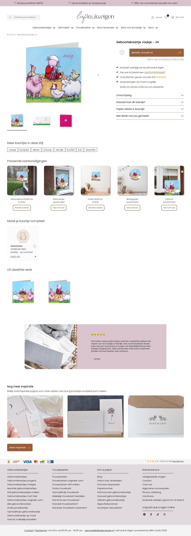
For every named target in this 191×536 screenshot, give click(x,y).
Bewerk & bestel (22, 207)
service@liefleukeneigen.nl (99, 530)
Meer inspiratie (18, 447)
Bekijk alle (15, 256)
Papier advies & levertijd (130, 109)
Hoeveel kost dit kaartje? (130, 102)
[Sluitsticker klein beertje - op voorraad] (23, 236)
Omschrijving (123, 95)
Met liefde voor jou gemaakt (132, 116)
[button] (157, 17)
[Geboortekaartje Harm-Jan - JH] (59, 292)
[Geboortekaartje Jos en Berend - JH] (23, 292)
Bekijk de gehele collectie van (142, 86)
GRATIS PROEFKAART (154, 72)
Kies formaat (58, 207)
